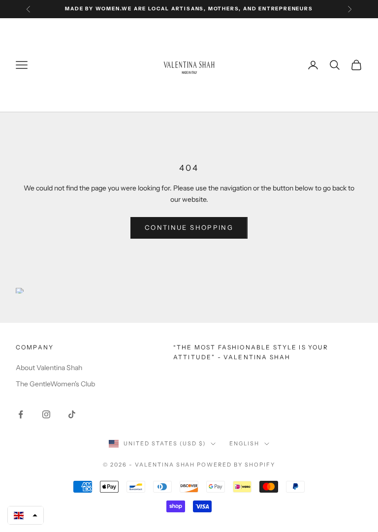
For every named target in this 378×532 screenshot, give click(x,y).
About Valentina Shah (49, 367)
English (244, 443)
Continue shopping (189, 227)
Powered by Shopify (236, 464)
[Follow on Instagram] (46, 414)
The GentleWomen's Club (55, 383)
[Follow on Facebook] (21, 414)
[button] (25, 515)
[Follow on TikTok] (72, 414)
